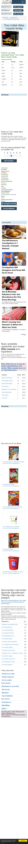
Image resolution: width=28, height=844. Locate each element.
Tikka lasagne (5, 395)
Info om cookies (7, 680)
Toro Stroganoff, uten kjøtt (8, 661)
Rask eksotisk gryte (6, 392)
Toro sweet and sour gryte (8, 650)
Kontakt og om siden (8, 673)
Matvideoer (5, 692)
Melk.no (4, 708)
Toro (2, 186)
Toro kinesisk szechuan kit (8, 659)
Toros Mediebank (5, 191)
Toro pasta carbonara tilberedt (9, 641)
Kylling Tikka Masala (7, 378)
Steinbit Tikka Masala (7, 383)
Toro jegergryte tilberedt (8, 633)
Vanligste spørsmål (8, 677)
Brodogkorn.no (6, 702)
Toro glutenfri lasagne (7, 656)
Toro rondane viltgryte (7, 647)
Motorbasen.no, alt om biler (10, 686)
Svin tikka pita (5, 386)
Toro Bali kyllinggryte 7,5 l (8, 636)
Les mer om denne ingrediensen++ (11, 463)
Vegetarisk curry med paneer (9, 389)
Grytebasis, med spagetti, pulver (10, 624)
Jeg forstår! (23, 840)
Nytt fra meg (6, 689)
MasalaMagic (6, 705)
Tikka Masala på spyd (7, 380)
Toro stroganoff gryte (7, 638)
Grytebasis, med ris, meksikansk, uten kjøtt (12, 653)
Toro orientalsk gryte (7, 627)
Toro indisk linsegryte (7, 664)
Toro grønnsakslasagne (7, 630)
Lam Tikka (4, 398)
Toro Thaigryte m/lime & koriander (10, 644)
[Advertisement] (14, 110)
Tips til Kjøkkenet (7, 696)
